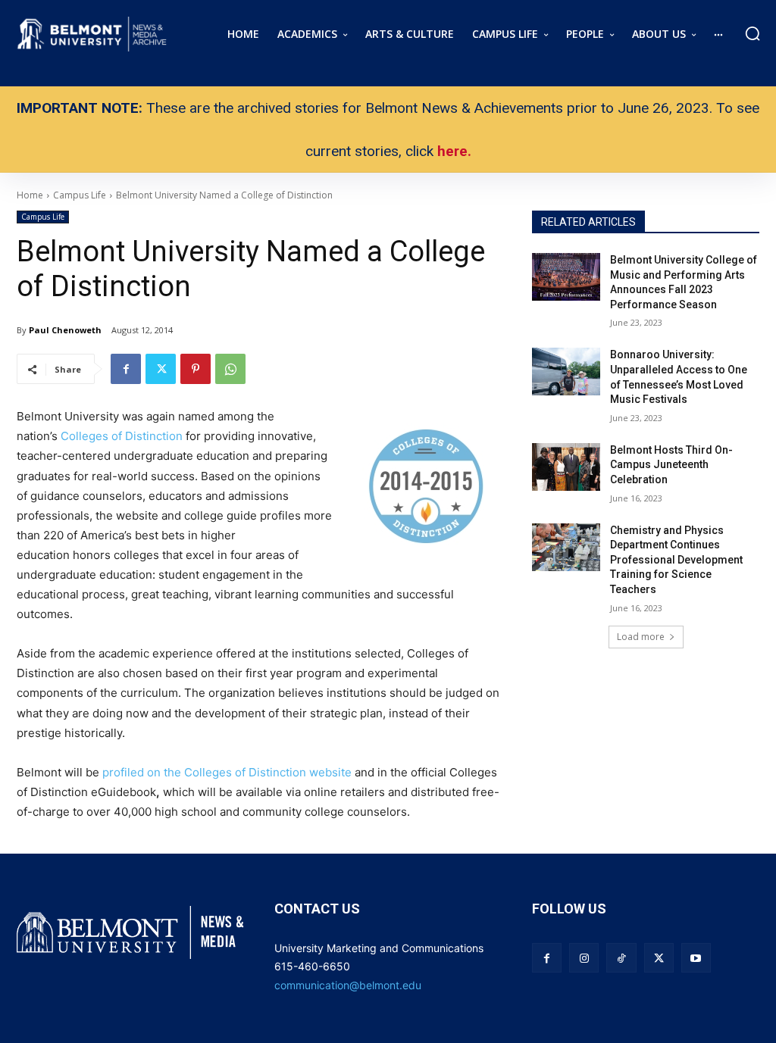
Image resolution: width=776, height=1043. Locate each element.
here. (454, 151)
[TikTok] (621, 958)
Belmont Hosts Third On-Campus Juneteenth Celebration (671, 465)
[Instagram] (584, 958)
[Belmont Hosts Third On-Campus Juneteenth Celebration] (566, 467)
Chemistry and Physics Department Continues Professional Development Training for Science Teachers (676, 559)
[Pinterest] (195, 369)
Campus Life (42, 216)
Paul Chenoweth (65, 330)
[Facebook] (126, 369)
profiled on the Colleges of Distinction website (228, 772)
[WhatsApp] (230, 369)
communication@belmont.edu (347, 985)
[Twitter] (161, 369)
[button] (752, 33)
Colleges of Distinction (122, 436)
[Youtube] (696, 958)
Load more (641, 636)
